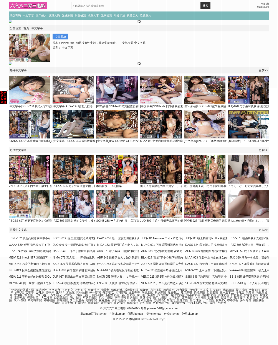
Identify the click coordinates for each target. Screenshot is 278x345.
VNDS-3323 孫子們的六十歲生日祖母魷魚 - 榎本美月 (42, 186)
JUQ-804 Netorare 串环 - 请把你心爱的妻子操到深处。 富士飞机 (181, 238)
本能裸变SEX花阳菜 (109, 186)
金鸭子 (193, 289)
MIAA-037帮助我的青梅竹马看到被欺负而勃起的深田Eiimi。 (177, 141)
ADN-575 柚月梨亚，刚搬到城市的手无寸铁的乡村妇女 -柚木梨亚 (138, 251)
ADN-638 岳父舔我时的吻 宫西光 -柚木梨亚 (168, 251)
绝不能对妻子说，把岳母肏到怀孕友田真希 (211, 186)
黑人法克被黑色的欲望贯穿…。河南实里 (165, 186)
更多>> (263, 150)
